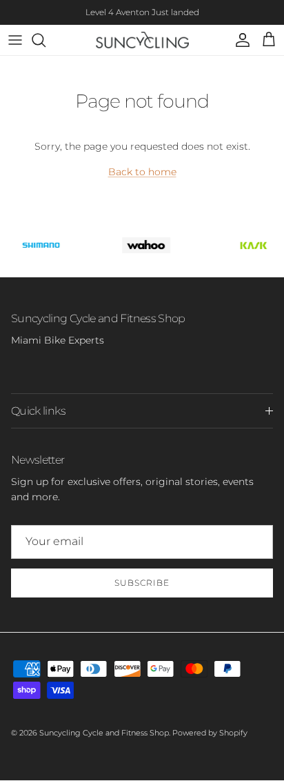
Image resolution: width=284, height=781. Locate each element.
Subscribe (142, 582)
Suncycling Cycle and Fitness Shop (104, 733)
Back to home (142, 172)
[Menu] (15, 40)
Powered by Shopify (209, 733)
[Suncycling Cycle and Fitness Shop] (142, 40)
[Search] (45, 40)
